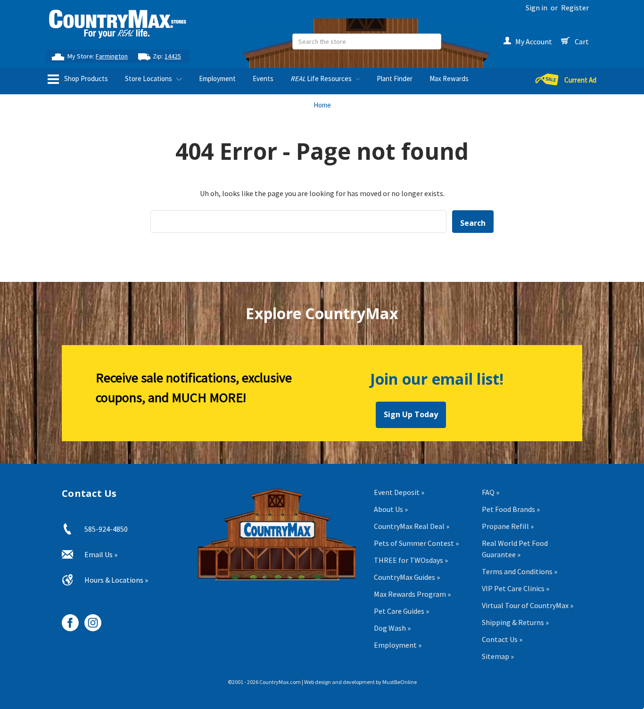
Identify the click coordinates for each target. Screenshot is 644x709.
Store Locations (149, 78)
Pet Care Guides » (401, 611)
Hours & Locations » (116, 580)
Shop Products (85, 78)
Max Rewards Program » (412, 594)
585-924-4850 (106, 529)
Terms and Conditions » (519, 571)
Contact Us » (502, 639)
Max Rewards (449, 78)
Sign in (536, 7)
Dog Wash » (392, 628)
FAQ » (490, 492)
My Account (533, 41)
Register (575, 7)
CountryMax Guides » (407, 577)
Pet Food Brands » (511, 509)
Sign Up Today (411, 414)
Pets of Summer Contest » (416, 543)
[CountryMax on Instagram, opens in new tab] (89, 619)
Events (263, 78)
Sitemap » (498, 656)
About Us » (391, 509)
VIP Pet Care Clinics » (515, 588)
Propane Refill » (508, 526)
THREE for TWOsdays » (411, 560)
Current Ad (580, 79)
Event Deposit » (399, 492)
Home (322, 104)
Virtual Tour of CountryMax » (527, 605)
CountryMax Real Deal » (411, 526)
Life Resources (321, 78)
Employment (217, 78)
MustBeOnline (399, 681)
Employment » (397, 645)
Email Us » (100, 554)
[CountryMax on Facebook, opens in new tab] (67, 619)
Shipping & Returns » (515, 622)
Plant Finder (395, 78)
